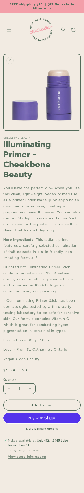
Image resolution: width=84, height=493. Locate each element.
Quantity (9, 380)
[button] (9, 30)
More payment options (42, 429)
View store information (27, 456)
